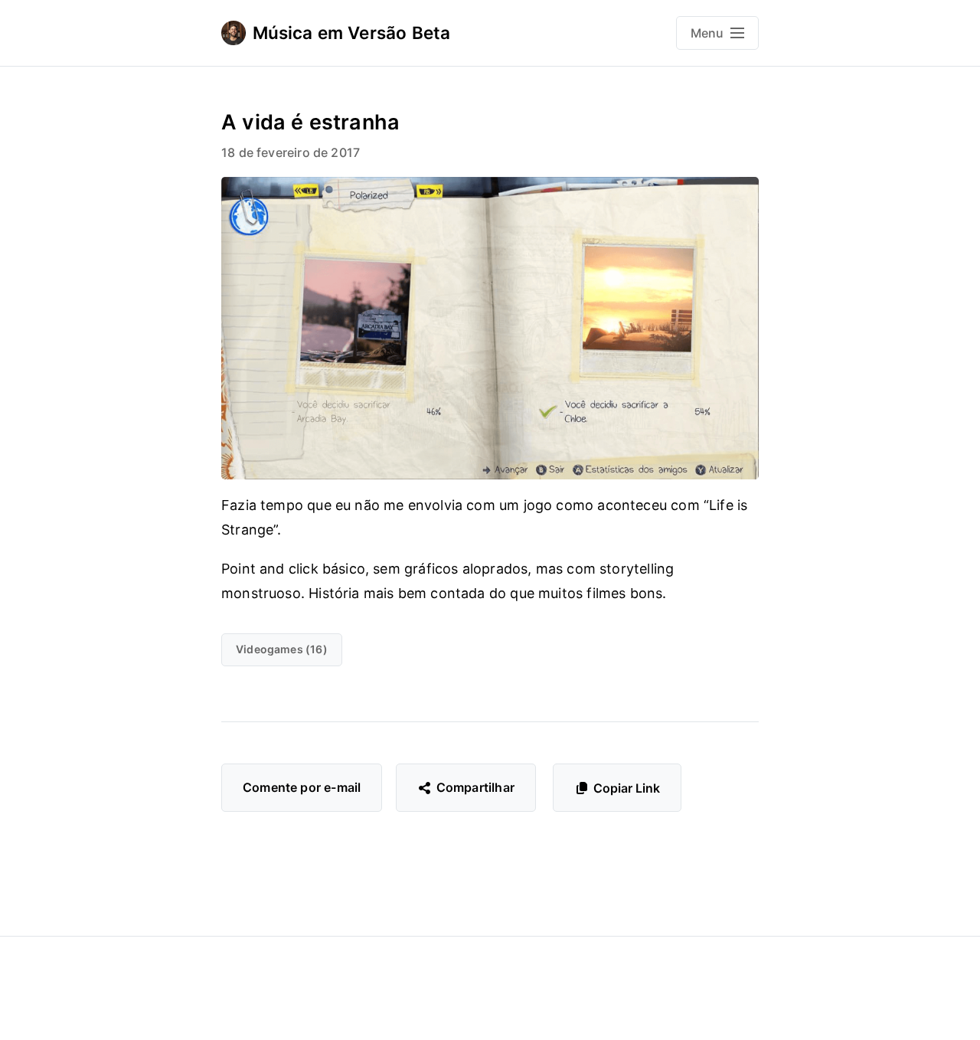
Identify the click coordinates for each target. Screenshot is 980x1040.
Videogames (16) (282, 649)
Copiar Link (626, 788)
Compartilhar (475, 787)
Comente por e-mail (302, 787)
